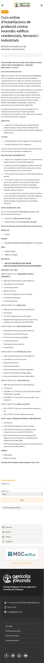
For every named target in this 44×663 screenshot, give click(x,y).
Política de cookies (12, 636)
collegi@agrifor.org (14, 612)
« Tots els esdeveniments (11, 507)
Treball (8, 537)
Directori (8, 527)
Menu (2, 5)
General (5, 12)
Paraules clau (5, 484)
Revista (8, 532)
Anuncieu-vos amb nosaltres (22, 563)
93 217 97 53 (11, 607)
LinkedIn (19, 655)
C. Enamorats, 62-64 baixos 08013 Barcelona (23, 602)
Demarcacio (5, 491)
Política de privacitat (13, 631)
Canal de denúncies (12, 640)
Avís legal (8, 626)
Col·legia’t (9, 541)
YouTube (25, 655)
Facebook (6, 655)
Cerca (41, 5)
